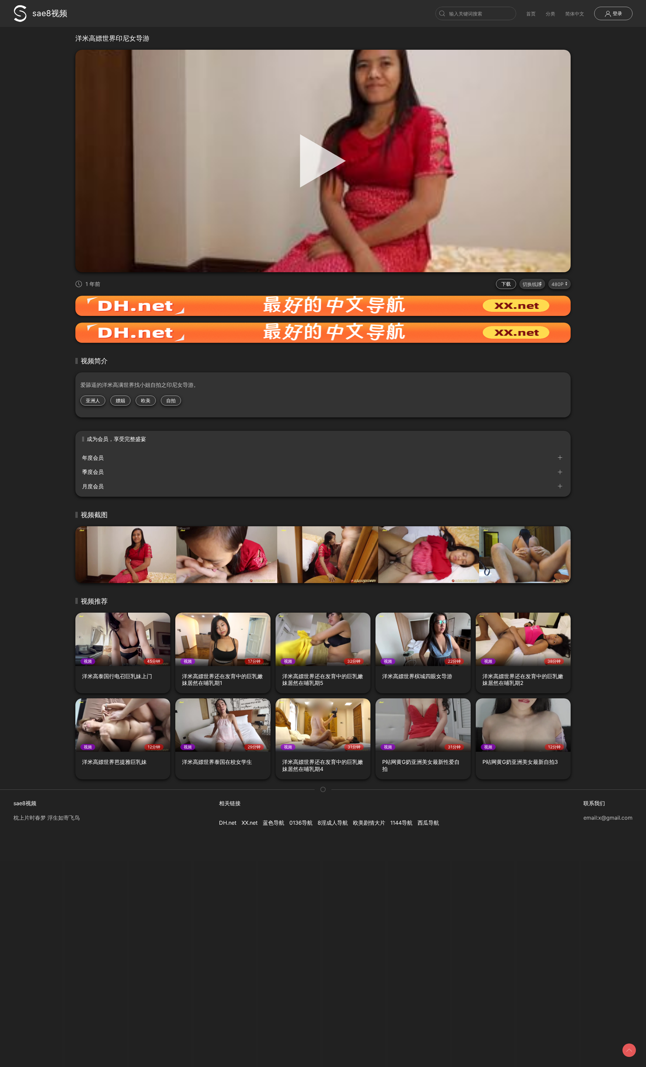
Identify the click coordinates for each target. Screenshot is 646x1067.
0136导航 (301, 822)
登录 (616, 13)
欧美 (145, 400)
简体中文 (574, 13)
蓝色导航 (273, 822)
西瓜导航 (428, 822)
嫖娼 (120, 400)
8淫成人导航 (333, 822)
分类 (550, 13)
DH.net (228, 822)
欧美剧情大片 (369, 822)
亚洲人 (93, 400)
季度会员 (93, 471)
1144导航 (401, 822)
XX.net (250, 822)
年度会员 (93, 457)
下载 (506, 284)
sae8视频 (49, 13)
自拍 (171, 400)
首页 (531, 13)
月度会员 (93, 486)
